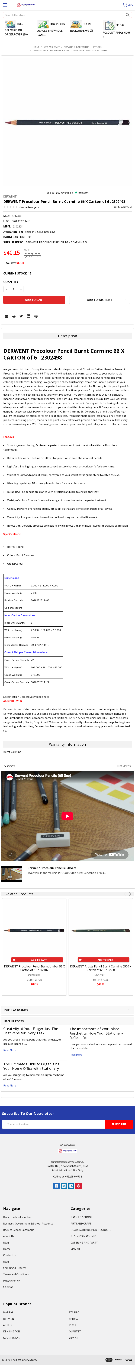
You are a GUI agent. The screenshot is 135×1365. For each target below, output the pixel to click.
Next (129, 894)
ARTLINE (8, 1325)
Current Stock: (17, 273)
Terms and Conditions (16, 1274)
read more (9, 1050)
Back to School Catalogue (18, 1230)
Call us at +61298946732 (67, 1176)
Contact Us (10, 1255)
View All (75, 1249)
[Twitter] (21, 316)
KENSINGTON (11, 1331)
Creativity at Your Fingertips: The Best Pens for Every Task (30, 1030)
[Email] (6, 316)
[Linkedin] (28, 316)
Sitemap (8, 1287)
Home (7, 1249)
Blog (6, 1242)
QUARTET (75, 1331)
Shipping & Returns (14, 1268)
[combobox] (67, 15)
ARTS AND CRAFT (81, 1223)
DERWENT (9, 1318)
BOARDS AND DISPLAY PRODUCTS (91, 1230)
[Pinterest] (36, 316)
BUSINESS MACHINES (83, 1236)
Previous (125, 894)
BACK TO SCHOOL (81, 1217)
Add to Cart (39, 959)
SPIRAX (73, 1318)
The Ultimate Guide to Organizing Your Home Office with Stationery (31, 1066)
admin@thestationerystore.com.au (67, 1161)
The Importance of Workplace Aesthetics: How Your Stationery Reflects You (96, 1033)
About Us (8, 1236)
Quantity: (11, 282)
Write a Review (123, 207)
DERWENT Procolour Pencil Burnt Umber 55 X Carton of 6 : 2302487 (34, 968)
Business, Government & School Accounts (28, 1223)
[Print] (14, 316)
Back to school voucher (17, 1217)
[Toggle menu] (5, 5)
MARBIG (8, 1312)
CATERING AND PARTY (84, 1242)
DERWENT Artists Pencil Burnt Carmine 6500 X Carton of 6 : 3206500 (100, 968)
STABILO (74, 1312)
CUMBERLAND (11, 1337)
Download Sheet (39, 696)
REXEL (73, 1325)
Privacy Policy (11, 1280)
